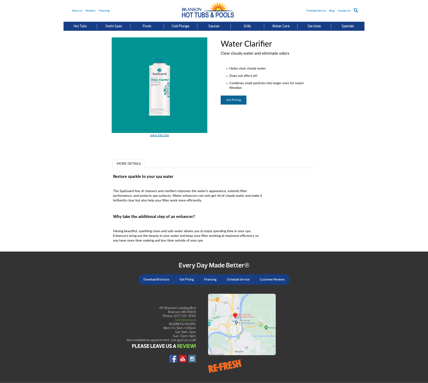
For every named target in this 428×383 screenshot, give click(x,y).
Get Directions (185, 320)
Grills (247, 26)
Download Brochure (156, 279)
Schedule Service (316, 10)
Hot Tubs (80, 26)
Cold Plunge (180, 26)
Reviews (90, 10)
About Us (77, 10)
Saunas (214, 26)
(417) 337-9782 (185, 316)
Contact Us (344, 10)
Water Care (281, 26)
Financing (104, 10)
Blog (331, 10)
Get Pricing (233, 100)
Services (314, 26)
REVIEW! (186, 346)
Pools (147, 26)
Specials (348, 26)
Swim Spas (113, 26)
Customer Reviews (272, 279)
